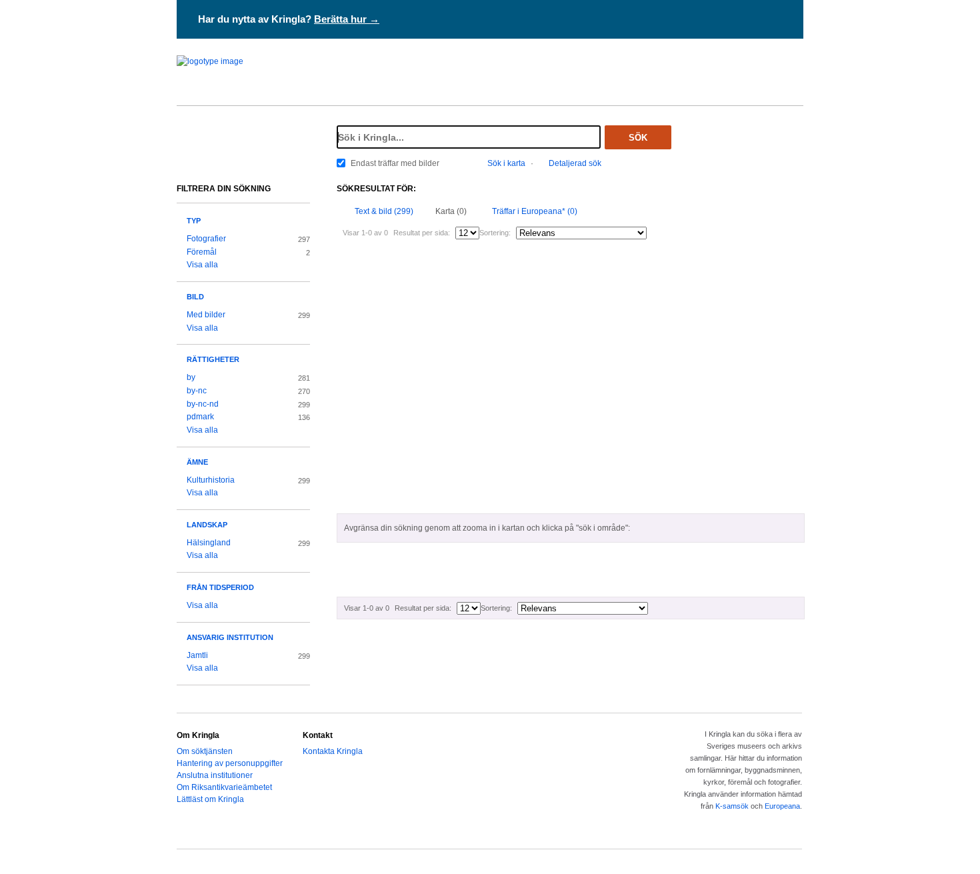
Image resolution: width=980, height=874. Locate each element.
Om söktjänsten (205, 751)
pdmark (200, 416)
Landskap (207, 525)
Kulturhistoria (211, 480)
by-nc (197, 390)
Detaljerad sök (575, 163)
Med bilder (206, 314)
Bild (195, 297)
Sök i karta (506, 163)
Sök (638, 138)
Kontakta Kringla (333, 751)
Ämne (197, 462)
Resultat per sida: (421, 233)
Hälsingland (209, 542)
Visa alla (202, 264)
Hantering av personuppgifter (230, 763)
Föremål (202, 252)
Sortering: (495, 233)
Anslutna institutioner (215, 775)
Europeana (782, 806)
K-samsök (732, 806)
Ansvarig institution (230, 637)
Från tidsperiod (220, 587)
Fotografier (206, 238)
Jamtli (197, 655)
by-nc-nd (203, 404)
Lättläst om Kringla (210, 799)
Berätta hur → (346, 19)
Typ (194, 221)
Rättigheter (213, 359)
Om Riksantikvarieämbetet (224, 787)
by (191, 377)
